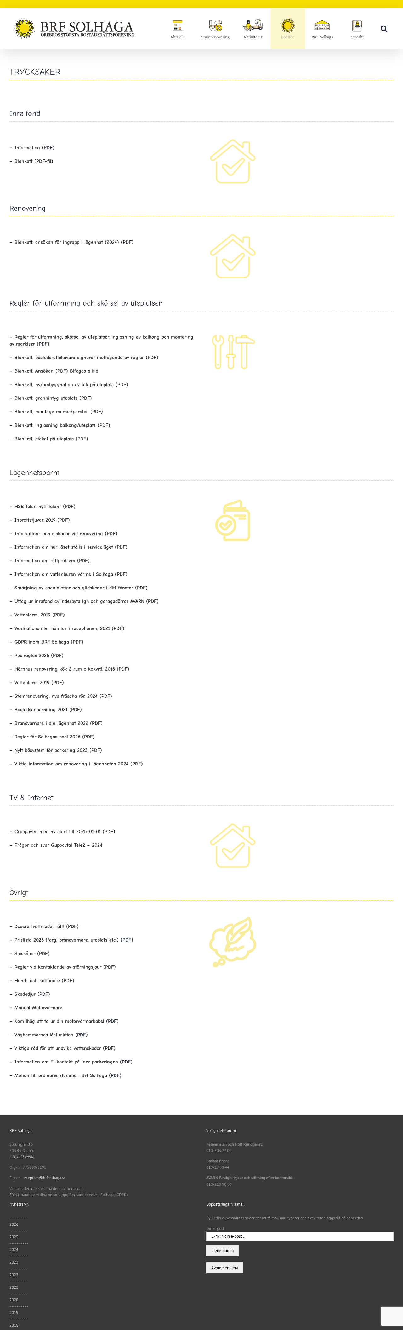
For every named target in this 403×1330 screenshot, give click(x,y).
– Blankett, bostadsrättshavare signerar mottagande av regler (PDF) (83, 357)
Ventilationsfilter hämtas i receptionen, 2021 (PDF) (69, 628)
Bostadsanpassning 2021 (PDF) (48, 710)
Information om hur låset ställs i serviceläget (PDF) (71, 547)
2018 (13, 1325)
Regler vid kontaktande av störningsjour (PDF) (65, 967)
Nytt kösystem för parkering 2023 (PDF (57, 750)
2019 (13, 1312)
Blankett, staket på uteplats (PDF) (48, 439)
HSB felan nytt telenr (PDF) (45, 506)
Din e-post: (215, 1228)
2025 (13, 1237)
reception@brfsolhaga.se (44, 1177)
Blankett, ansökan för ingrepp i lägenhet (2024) (66, 242)
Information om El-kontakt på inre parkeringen (67, 1062)
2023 (13, 1262)
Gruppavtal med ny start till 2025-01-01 (58, 831)
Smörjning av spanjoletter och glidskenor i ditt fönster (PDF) (81, 588)
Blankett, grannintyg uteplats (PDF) (53, 398)
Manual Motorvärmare (38, 1008)
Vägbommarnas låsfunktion (43, 1035)
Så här (14, 1194)
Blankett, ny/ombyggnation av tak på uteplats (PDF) (71, 384)
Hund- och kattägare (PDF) (44, 980)
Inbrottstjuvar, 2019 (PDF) (42, 520)
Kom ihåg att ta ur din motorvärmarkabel (59, 1021)
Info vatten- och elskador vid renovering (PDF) (65, 533)
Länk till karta (21, 1157)
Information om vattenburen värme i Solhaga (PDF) (71, 574)
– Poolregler (22, 655)
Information (27, 148)
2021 (13, 1287)
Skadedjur (25, 994)
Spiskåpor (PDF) (32, 953)
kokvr (93, 669)
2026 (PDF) (50, 655)
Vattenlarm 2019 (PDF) (39, 682)
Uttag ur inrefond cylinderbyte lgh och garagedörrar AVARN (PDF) (86, 601)
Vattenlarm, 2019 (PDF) (39, 615)
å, (101, 669)
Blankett (23, 161)
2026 (13, 1224)
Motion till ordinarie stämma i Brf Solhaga (60, 1075)
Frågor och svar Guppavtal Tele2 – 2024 (58, 845)
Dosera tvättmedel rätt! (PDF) (46, 926)
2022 (13, 1274)
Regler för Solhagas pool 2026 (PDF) (54, 737)
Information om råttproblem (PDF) (52, 561)
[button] (384, 28)
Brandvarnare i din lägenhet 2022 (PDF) (58, 723)
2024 (13, 1249)
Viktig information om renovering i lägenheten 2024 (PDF (77, 764)
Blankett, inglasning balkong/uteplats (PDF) (62, 425)
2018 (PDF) (116, 669)
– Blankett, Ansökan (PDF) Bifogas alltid (53, 371)
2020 (13, 1300)
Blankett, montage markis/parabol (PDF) (58, 412)
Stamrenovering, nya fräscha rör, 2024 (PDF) (63, 696)
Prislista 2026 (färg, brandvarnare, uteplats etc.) (67, 940)
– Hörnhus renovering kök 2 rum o (47, 669)
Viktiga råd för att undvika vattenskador (58, 1048)
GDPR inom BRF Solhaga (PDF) (48, 642)
